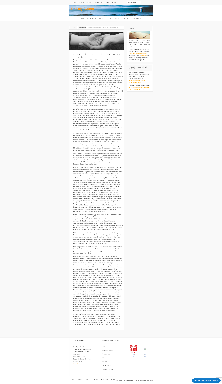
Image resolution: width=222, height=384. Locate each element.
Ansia (103, 346)
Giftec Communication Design (131, 380)
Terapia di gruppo (108, 369)
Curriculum (88, 379)
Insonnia (104, 362)
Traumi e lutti (106, 365)
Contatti (144, 56)
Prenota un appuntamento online (203, 380)
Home (74, 27)
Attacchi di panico (107, 350)
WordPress (150, 380)
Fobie (103, 358)
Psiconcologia (82, 27)
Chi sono (79, 379)
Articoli (96, 379)
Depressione (106, 354)
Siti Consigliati (104, 379)
